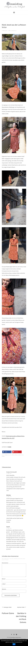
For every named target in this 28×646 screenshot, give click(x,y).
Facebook (11, 635)
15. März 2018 (4, 30)
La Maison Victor (20, 454)
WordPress (10, 639)
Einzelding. (12, 637)
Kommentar (5, 563)
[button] (7, 452)
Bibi (10, 30)
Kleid (6, 454)
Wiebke (8, 495)
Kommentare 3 (14, 30)
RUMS (9, 447)
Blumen (13, 454)
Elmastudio (23, 639)
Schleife (3, 456)
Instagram (14, 635)
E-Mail (4, 584)
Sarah (8, 527)
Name (4, 578)
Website (4, 589)
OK (14, 644)
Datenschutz (18, 637)
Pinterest (16, 635)
